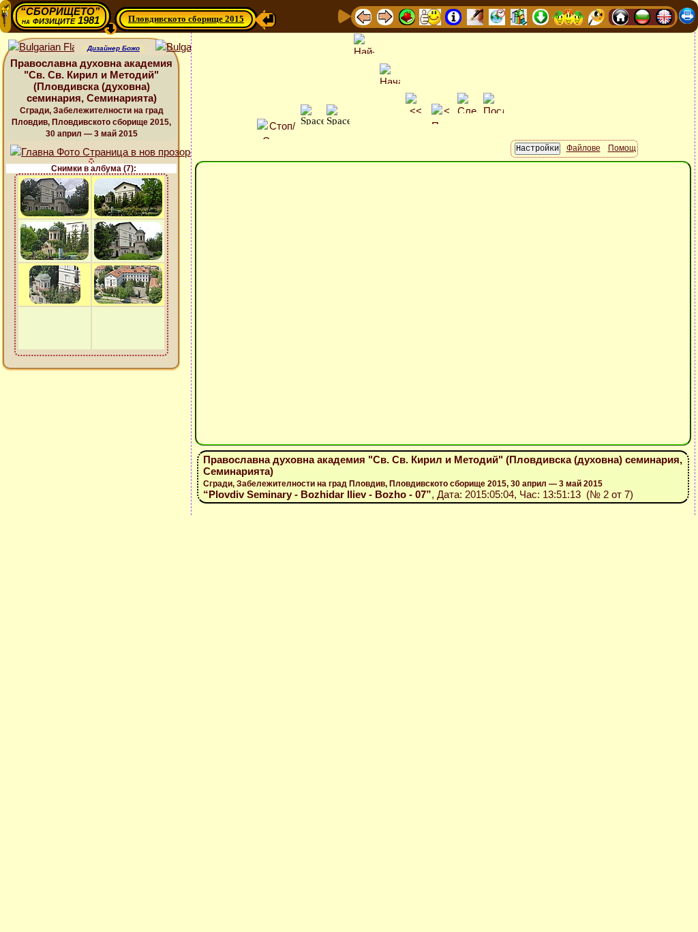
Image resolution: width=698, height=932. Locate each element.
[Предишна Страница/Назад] (363, 16)
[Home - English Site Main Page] (664, 16)
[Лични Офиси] (475, 16)
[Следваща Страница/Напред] (385, 16)
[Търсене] (596, 16)
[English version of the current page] (41, 47)
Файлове (583, 148)
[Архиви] (519, 16)
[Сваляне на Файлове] (540, 16)
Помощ (622, 148)
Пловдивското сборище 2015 (186, 19)
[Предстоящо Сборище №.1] (430, 16)
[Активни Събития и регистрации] (497, 16)
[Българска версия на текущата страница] (188, 47)
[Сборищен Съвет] (568, 16)
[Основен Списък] (407, 16)
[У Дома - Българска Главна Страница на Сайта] (642, 16)
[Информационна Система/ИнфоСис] (453, 16)
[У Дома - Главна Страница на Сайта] (620, 16)
